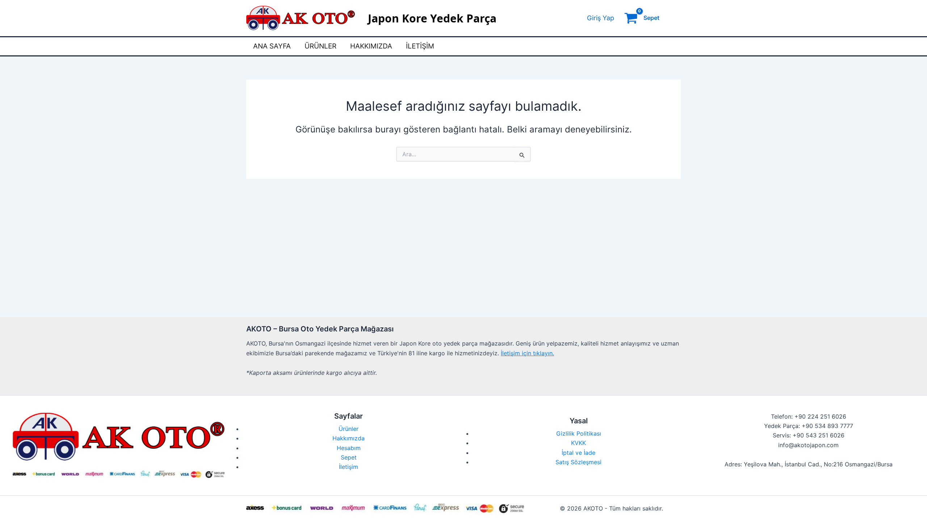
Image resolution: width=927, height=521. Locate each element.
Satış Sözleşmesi (578, 462)
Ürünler (320, 46)
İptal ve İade (578, 452)
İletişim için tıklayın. (527, 353)
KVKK (578, 442)
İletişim (420, 46)
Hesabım (349, 448)
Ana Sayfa (272, 46)
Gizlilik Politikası (578, 433)
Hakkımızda (371, 46)
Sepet (349, 457)
